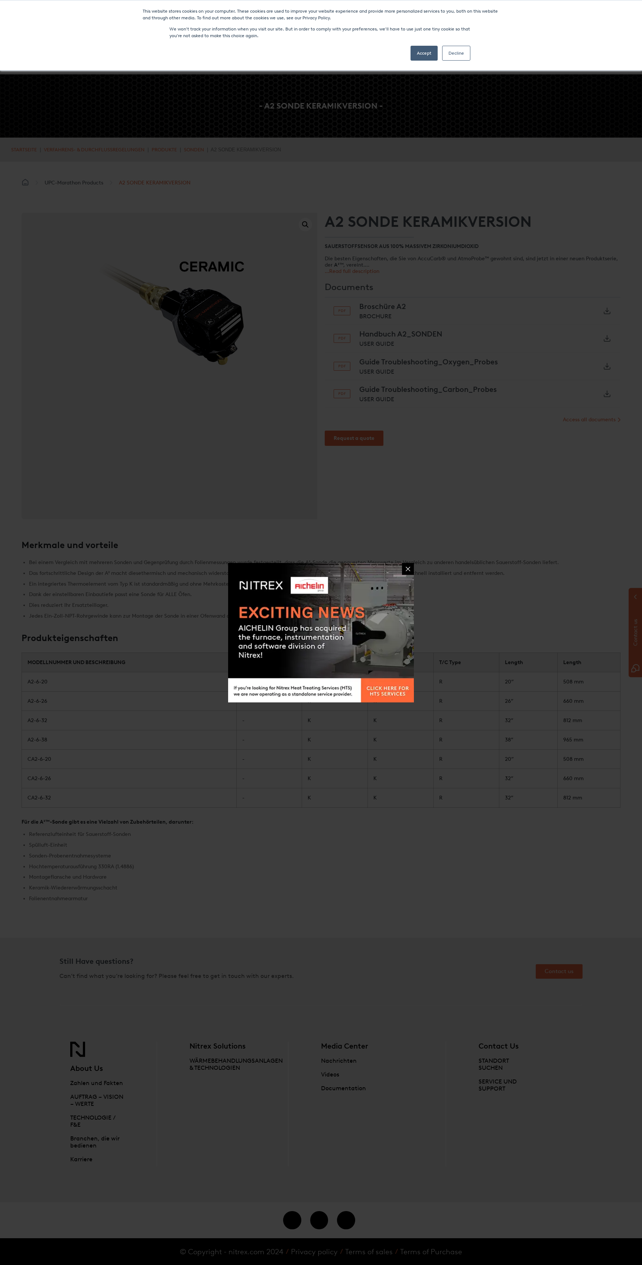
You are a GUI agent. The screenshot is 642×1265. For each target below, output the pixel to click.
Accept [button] (424, 53)
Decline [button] (456, 53)
